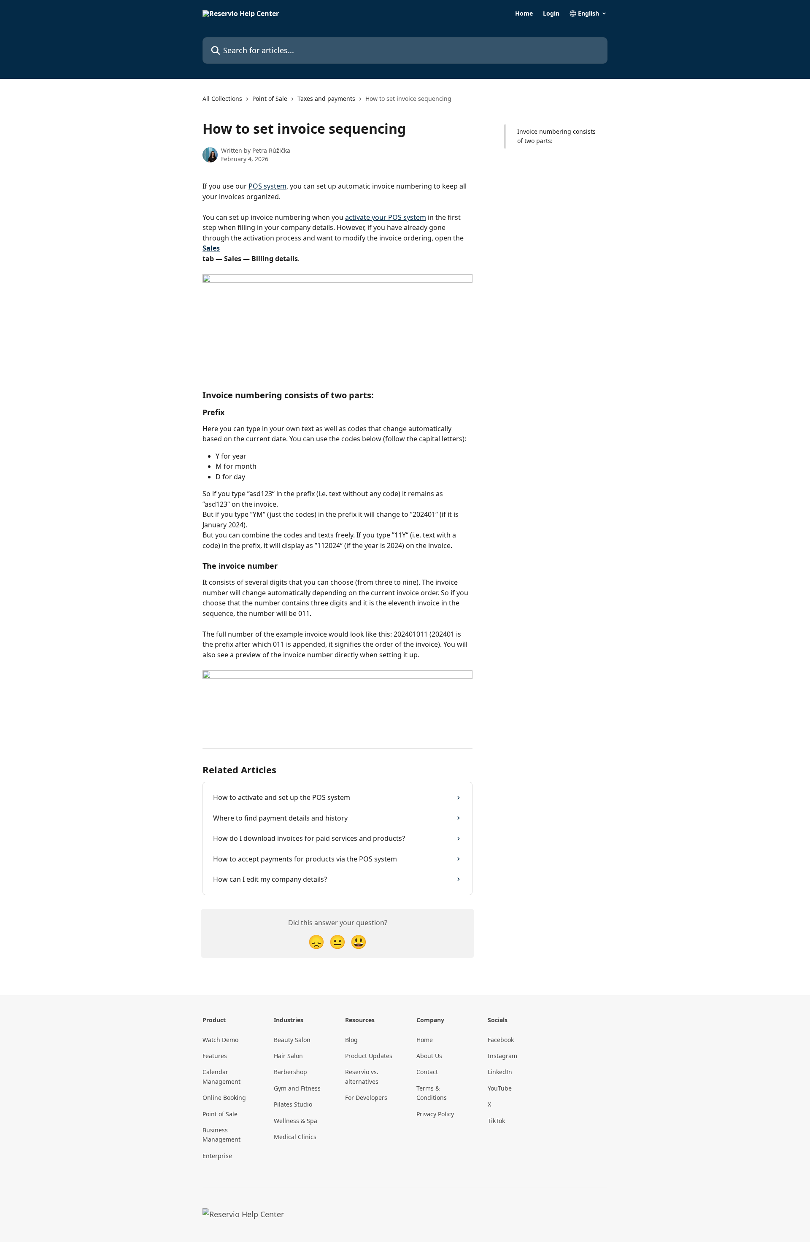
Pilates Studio (293, 1104)
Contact (427, 1072)
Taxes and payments (326, 98)
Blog (351, 1040)
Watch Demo (220, 1040)
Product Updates (368, 1056)
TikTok (496, 1121)
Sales (211, 248)
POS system (267, 186)
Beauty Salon (292, 1040)
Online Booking (224, 1098)
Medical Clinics (295, 1137)
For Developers (366, 1098)
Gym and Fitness (297, 1088)
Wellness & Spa (295, 1121)
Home (524, 13)
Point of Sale (269, 98)
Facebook (501, 1040)
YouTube (500, 1088)
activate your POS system (385, 217)
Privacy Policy (435, 1114)
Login (551, 13)
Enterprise (217, 1156)
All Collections (222, 98)
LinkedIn (500, 1072)
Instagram (502, 1056)
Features (214, 1056)
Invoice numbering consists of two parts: (556, 136)
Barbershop (290, 1072)
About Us (429, 1056)
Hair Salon (288, 1056)
